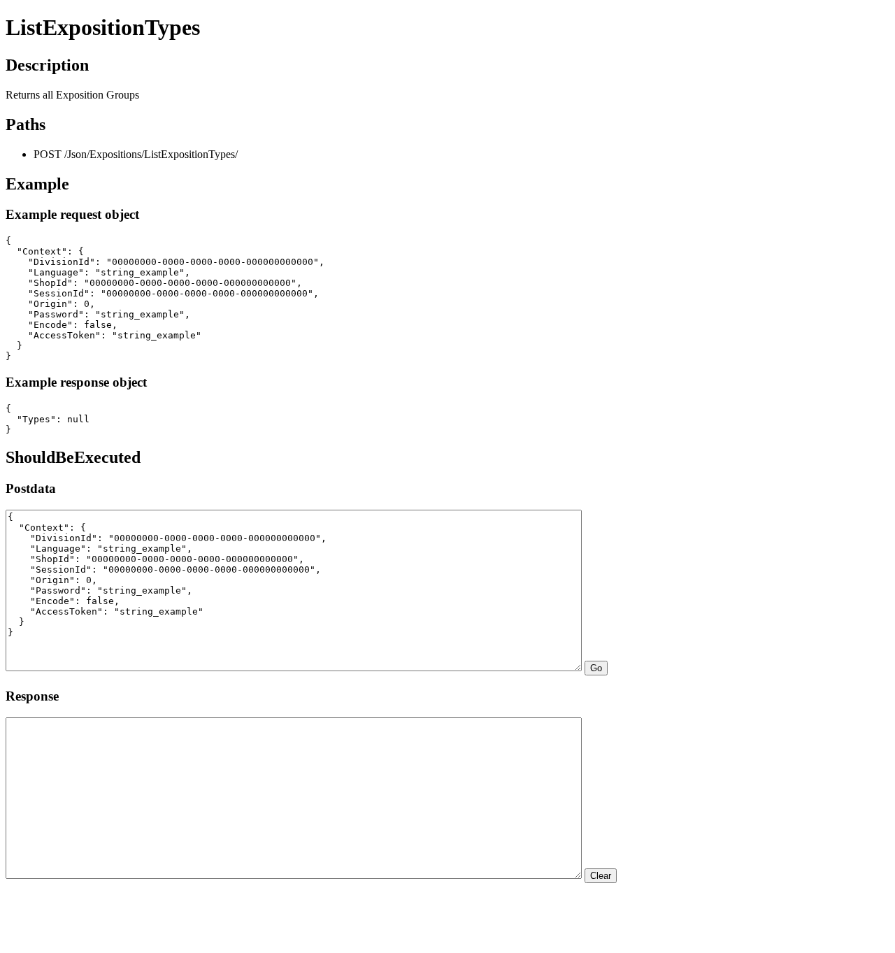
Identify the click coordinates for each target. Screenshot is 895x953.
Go (596, 668)
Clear (600, 875)
